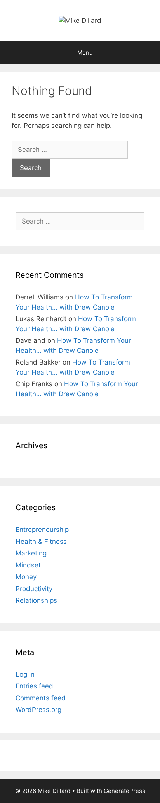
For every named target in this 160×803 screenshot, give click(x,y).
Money (26, 577)
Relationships (36, 600)
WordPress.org (38, 710)
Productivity (34, 589)
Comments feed (41, 698)
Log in (25, 674)
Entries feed (34, 686)
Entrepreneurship (42, 529)
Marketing (31, 553)
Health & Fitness (41, 541)
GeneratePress (124, 790)
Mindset (28, 565)
